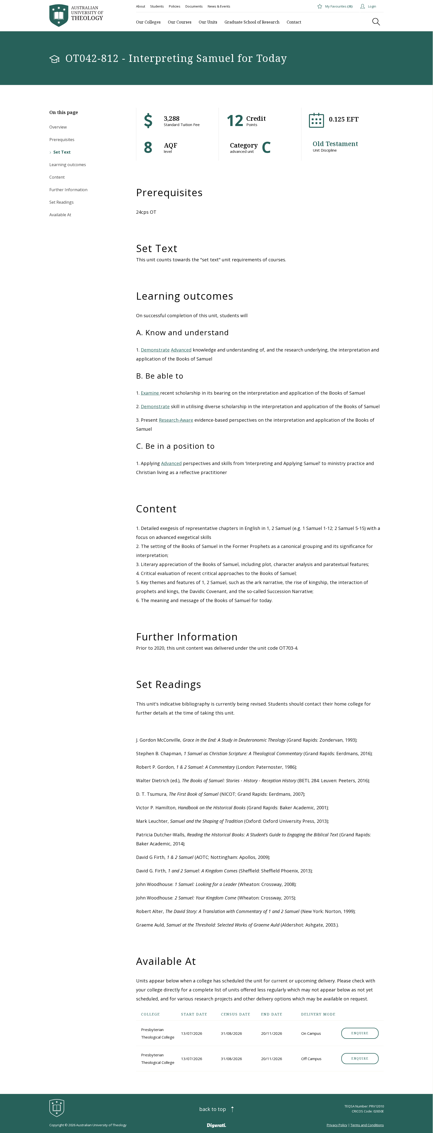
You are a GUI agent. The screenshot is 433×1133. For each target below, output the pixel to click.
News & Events (219, 6)
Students (157, 6)
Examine (150, 393)
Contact (294, 22)
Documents (194, 6)
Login (371, 6)
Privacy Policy (337, 1125)
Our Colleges (148, 22)
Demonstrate (155, 350)
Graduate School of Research (252, 22)
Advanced (181, 350)
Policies (174, 6)
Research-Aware (176, 420)
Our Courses (179, 22)
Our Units (208, 22)
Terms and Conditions (367, 1125)
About (140, 6)
